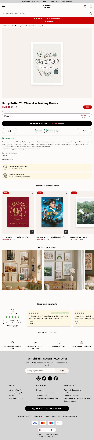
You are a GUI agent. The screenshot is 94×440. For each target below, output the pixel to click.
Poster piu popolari (16, 393)
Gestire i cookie (70, 401)
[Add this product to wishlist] (84, 131)
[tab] (85, 6)
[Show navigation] (3, 6)
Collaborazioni (41, 396)
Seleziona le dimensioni (10, 112)
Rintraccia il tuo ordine (72, 390)
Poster (12, 26)
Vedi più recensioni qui (47, 332)
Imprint (53, 416)
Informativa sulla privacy (67, 416)
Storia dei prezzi (7, 159)
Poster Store (52, 434)
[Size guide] (9, 131)
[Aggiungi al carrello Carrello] (32, 232)
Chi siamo (39, 390)
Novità (11, 396)
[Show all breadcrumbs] (4, 26)
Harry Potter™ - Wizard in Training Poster (30, 26)
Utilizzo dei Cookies (41, 416)
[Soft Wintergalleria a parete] (63, 270)
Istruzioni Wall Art (15, 390)
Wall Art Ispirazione (16, 398)
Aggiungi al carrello (47, 123)
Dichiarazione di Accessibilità (47, 398)
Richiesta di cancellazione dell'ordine (77, 398)
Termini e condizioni (24, 416)
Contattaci (68, 393)
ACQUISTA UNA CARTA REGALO (49, 409)
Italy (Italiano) (47, 430)
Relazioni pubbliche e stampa (47, 393)
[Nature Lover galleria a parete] (22, 270)
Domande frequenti (71, 396)
